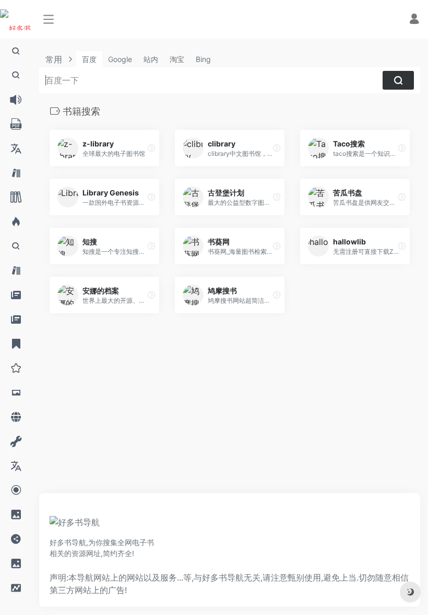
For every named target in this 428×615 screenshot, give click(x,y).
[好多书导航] (75, 525)
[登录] (414, 20)
